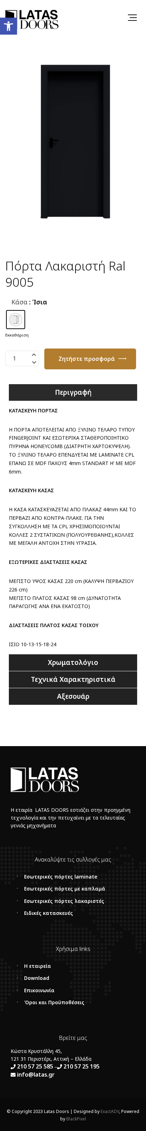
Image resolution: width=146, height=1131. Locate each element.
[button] (8, 26)
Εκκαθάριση (17, 335)
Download (36, 978)
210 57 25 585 (35, 1066)
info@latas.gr (35, 1074)
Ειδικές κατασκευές (48, 913)
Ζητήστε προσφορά (86, 359)
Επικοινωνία (39, 990)
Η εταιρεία (37, 966)
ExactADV (110, 1111)
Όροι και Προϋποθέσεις (54, 1002)
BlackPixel (76, 1119)
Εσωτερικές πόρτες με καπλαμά (64, 888)
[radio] (15, 319)
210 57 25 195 (81, 1066)
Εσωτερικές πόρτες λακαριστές (64, 901)
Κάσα (19, 302)
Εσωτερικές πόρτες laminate (60, 876)
